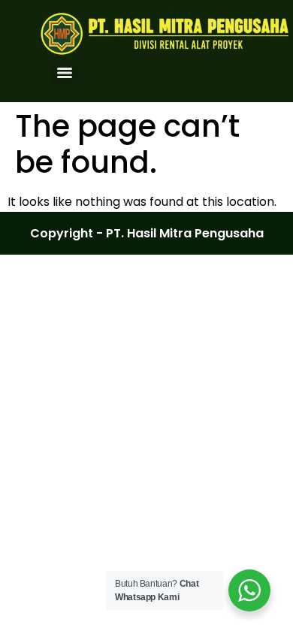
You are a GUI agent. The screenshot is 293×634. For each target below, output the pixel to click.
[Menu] (64, 73)
